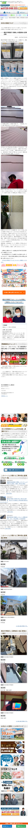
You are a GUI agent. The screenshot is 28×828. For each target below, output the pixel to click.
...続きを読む (9, 493)
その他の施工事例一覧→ (22, 626)
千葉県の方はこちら (21, 826)
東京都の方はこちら (7, 826)
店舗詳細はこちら (4, 395)
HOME (2, 17)
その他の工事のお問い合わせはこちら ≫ (14, 292)
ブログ (6, 17)
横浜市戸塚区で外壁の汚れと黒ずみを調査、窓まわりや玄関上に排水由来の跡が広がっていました (14, 500)
